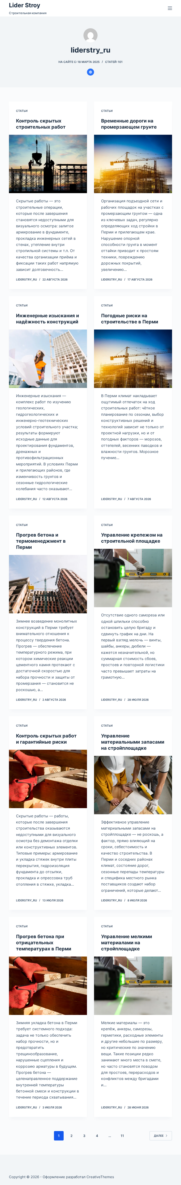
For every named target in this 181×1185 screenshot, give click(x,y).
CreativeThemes (100, 1177)
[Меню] (170, 8)
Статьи (22, 111)
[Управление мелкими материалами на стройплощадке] (133, 986)
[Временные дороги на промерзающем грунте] (133, 164)
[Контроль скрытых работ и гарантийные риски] (48, 779)
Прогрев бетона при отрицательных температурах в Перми (43, 943)
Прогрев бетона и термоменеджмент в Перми (41, 541)
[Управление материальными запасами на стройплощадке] (133, 785)
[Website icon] (90, 72)
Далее (159, 1135)
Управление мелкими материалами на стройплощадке (126, 943)
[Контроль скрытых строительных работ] (48, 164)
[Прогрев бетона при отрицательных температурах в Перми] (48, 986)
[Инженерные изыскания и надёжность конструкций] (48, 359)
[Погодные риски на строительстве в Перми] (133, 359)
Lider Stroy (24, 5)
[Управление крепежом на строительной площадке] (133, 578)
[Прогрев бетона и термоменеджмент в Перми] (48, 584)
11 (122, 1136)
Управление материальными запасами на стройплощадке (132, 742)
